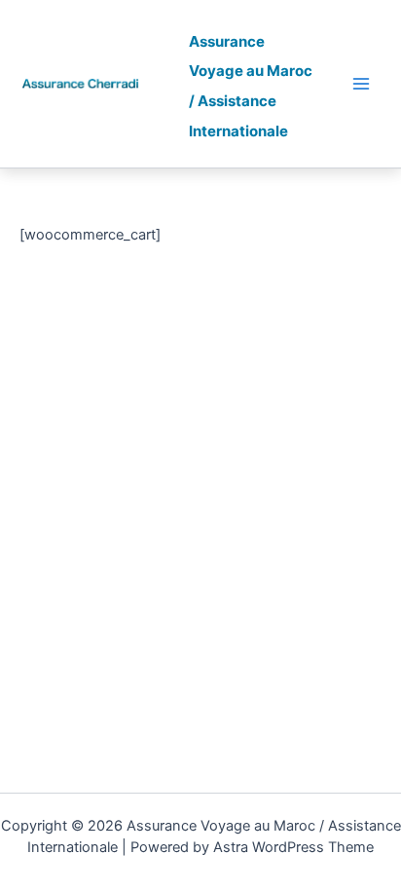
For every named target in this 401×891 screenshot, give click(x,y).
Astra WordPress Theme (293, 847)
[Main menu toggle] (361, 83)
